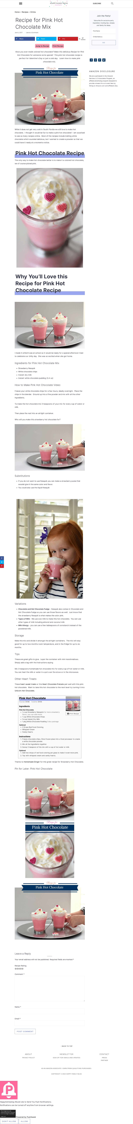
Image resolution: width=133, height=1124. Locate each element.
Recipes (25, 12)
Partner (104, 1060)
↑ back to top (66, 1046)
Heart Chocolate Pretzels (53, 684)
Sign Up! (56, 1057)
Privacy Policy (28, 1057)
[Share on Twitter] (2, 562)
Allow (24, 1121)
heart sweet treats (28, 684)
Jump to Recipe (42, 46)
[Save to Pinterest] (2, 566)
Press (104, 1057)
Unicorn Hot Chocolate (24, 691)
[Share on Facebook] (2, 558)
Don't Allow (9, 1121)
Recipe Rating (20, 966)
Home (17, 12)
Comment (20, 974)
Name (18, 1007)
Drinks (33, 12)
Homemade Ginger (32, 762)
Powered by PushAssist (26, 1117)
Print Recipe (58, 46)
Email (18, 1019)
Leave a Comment (32, 32)
